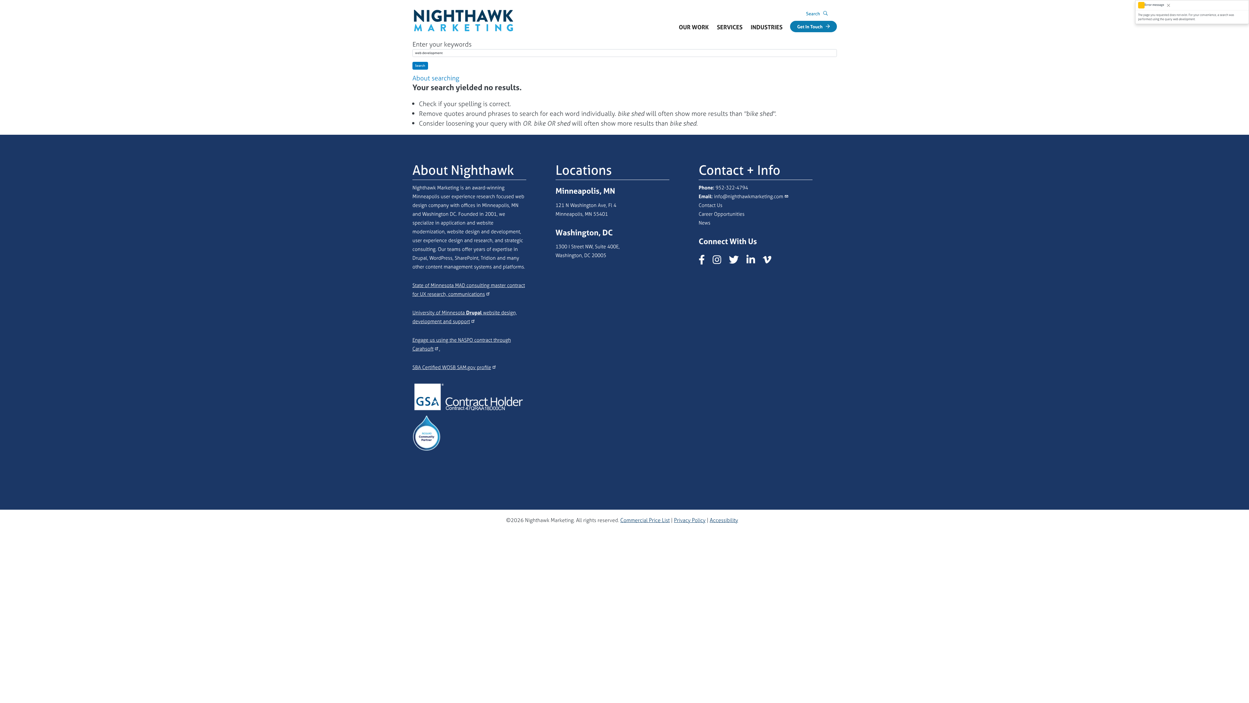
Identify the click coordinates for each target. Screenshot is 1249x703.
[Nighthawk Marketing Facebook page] (705, 261)
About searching (435, 78)
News (704, 222)
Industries (769, 29)
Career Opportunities (722, 214)
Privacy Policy (689, 520)
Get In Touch (810, 26)
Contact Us (710, 205)
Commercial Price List (645, 520)
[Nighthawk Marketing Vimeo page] (770, 261)
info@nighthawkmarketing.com (748, 196)
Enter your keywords (442, 44)
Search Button (825, 14)
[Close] (1168, 5)
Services (732, 29)
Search (420, 65)
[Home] (463, 13)
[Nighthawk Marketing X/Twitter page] (737, 261)
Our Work (694, 27)
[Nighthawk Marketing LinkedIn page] (753, 261)
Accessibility (724, 520)
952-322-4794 (732, 187)
